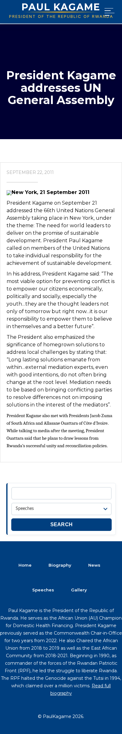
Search (61, 524)
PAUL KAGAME (61, 7)
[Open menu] (108, 12)
